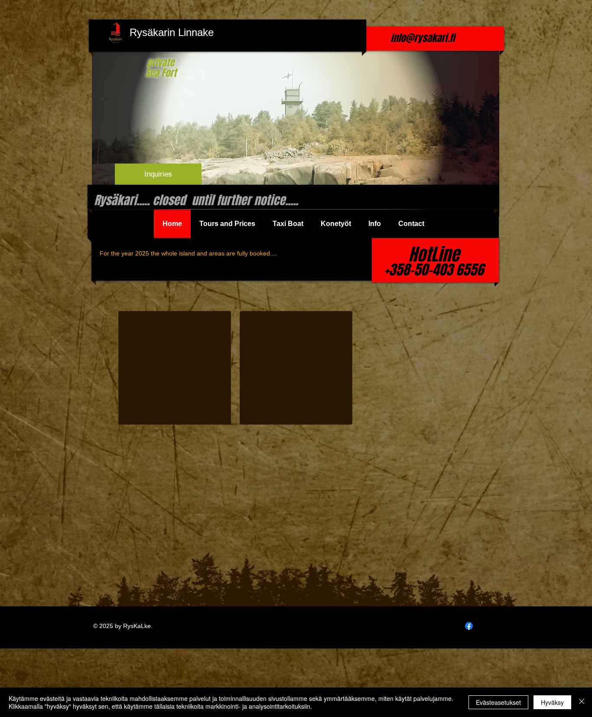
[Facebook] (469, 626)
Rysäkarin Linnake (172, 32)
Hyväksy (552, 702)
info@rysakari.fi (422, 38)
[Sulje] (581, 702)
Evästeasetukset (498, 702)
